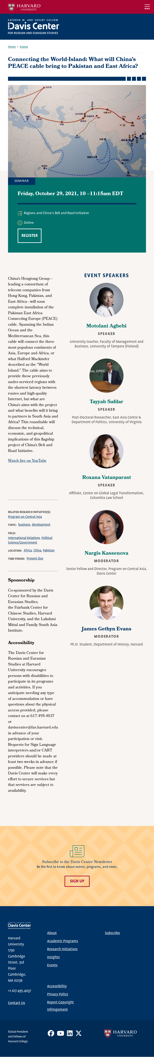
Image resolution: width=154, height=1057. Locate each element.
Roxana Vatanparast (106, 478)
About (52, 933)
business (24, 524)
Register (29, 235)
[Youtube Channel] (60, 1034)
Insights (53, 957)
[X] (78, 1034)
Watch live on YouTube (27, 461)
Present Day (35, 558)
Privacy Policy (57, 994)
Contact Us (16, 1003)
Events (24, 47)
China (37, 550)
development (41, 524)
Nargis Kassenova (106, 553)
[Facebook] (51, 1034)
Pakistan (49, 550)
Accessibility (57, 986)
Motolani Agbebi (106, 326)
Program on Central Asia (25, 517)
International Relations (24, 538)
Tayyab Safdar (106, 402)
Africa (28, 550)
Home (12, 47)
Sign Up (77, 881)
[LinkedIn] (70, 1034)
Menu (147, 9)
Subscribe (112, 933)
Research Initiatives (62, 949)
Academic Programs (62, 941)
